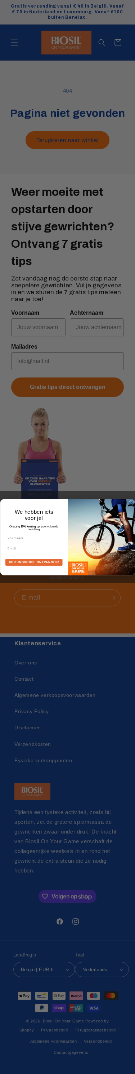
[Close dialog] (131, 503)
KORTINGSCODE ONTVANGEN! (34, 562)
